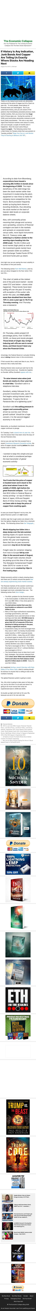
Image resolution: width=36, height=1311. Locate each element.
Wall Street (8, 733)
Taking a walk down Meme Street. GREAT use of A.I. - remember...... (22, 1205)
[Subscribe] (29, 73)
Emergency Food (16, 1298)
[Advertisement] (18, 20)
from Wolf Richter (21, 269)
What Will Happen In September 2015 (14, 735)
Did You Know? (27, 1298)
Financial (23, 726)
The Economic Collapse (18, 41)
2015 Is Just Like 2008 (9, 726)
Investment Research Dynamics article (18, 443)
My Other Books (17, 1296)
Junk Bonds (29, 727)
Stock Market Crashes (26, 731)
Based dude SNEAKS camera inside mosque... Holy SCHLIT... (23, 1233)
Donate (26, 1296)
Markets (3, 729)
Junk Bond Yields (20, 727)
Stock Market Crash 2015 (12, 731)
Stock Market (20, 729)
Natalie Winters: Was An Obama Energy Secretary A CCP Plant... (22, 1196)
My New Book (6, 1296)
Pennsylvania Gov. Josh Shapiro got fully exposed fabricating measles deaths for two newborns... (23, 1215)
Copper (18, 726)
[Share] (6, 73)
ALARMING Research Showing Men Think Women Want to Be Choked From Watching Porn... (22, 1224)
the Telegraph (28, 523)
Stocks (3, 733)
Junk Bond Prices (9, 727)
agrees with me (26, 372)
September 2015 (10, 729)
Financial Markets (7, 724)
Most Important (18, 1301)
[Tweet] (18, 73)
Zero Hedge (20, 592)
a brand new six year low (21, 432)
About (31, 1296)
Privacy (6, 1298)
